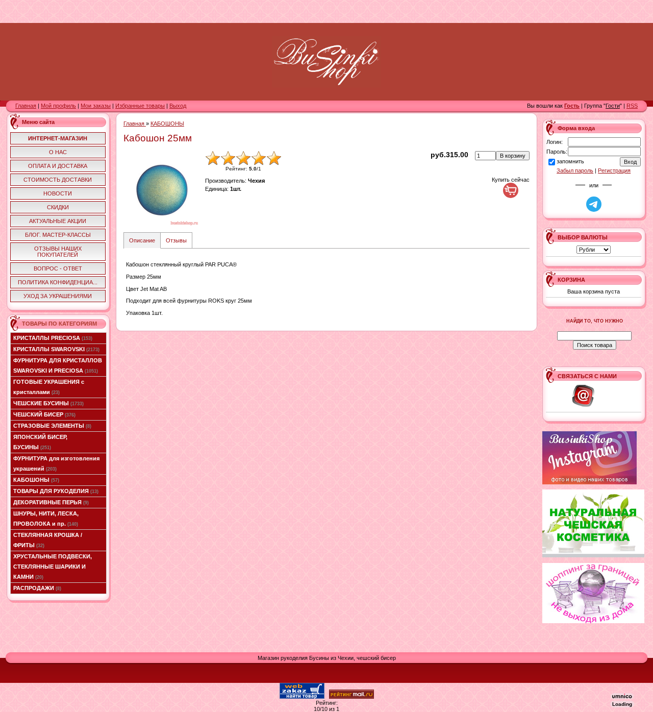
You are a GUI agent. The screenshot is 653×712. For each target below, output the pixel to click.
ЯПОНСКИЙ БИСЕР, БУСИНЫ (40, 442)
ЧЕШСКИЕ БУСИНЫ (48, 403)
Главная (25, 106)
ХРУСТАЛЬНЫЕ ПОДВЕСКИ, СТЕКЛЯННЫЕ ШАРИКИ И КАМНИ (52, 566)
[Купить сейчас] (510, 190)
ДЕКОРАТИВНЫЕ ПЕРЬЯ (51, 502)
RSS (632, 106)
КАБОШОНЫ (36, 480)
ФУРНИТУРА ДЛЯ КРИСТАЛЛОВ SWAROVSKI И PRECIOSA (57, 365)
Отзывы (176, 240)
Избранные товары (140, 106)
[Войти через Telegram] (593, 204)
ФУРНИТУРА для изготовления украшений (56, 463)
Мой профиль (58, 106)
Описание (142, 240)
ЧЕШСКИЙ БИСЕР (44, 414)
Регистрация (614, 170)
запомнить (570, 161)
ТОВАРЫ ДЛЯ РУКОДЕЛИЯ (55, 491)
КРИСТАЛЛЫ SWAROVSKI (56, 349)
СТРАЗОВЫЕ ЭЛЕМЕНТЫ (52, 426)
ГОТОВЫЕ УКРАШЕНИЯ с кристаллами (48, 387)
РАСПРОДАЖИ (37, 588)
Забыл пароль (575, 170)
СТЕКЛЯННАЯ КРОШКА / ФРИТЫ (47, 540)
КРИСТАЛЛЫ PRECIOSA (52, 338)
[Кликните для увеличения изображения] (161, 189)
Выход (177, 106)
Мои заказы (96, 106)
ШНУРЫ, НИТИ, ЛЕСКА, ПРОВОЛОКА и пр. (46, 518)
